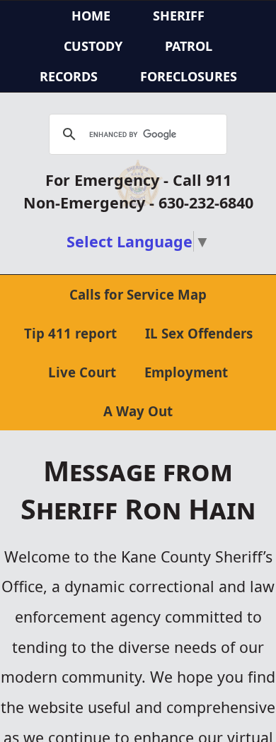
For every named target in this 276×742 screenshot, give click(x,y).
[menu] (138, 46)
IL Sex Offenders (199, 333)
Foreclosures (188, 76)
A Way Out (138, 411)
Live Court (82, 372)
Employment (186, 372)
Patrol (188, 45)
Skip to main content (63, 9)
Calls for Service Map (138, 294)
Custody (93, 45)
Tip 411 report (70, 333)
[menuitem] (179, 16)
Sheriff (179, 15)
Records (69, 76)
